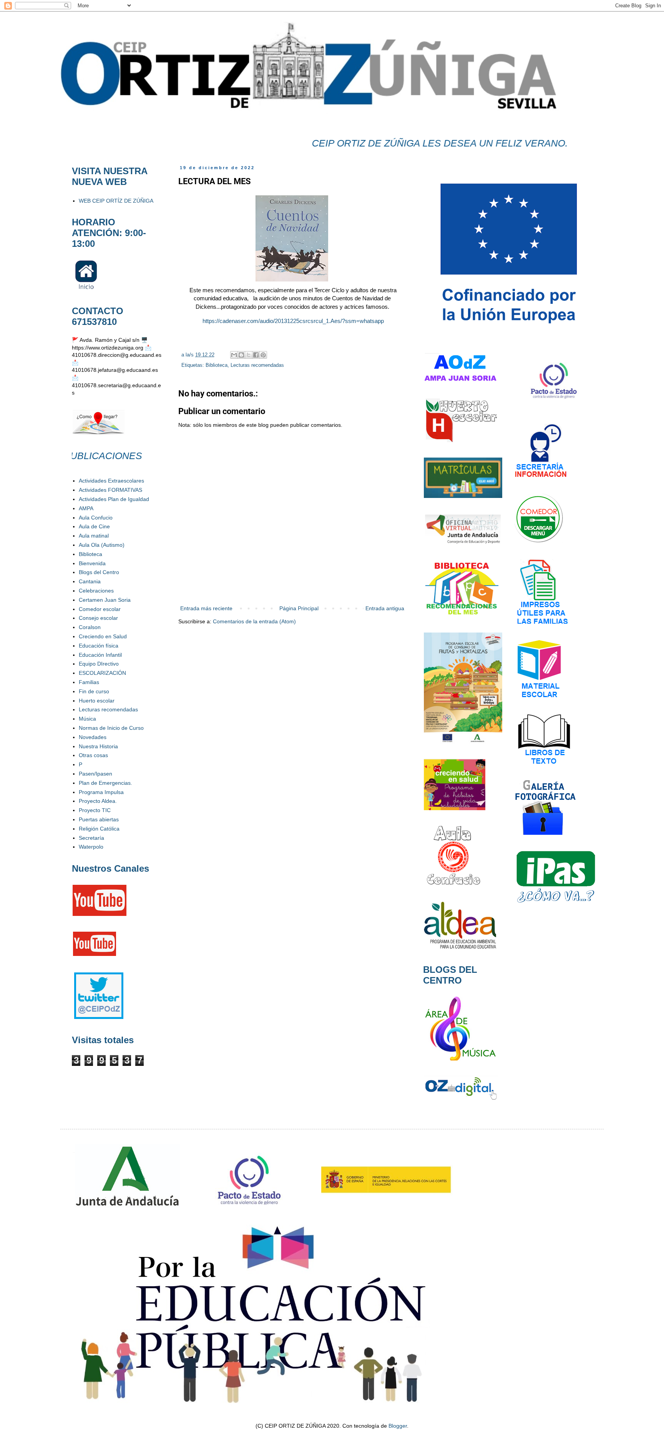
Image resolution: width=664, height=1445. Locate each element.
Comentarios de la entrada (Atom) (254, 621)
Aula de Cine (94, 526)
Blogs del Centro (99, 572)
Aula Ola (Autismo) (101, 545)
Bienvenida (92, 563)
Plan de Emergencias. (105, 783)
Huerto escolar (97, 701)
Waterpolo (91, 847)
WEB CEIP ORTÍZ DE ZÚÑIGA (116, 201)
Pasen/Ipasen (95, 774)
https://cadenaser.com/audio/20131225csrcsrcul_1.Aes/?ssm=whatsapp (292, 321)
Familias (89, 682)
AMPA (86, 508)
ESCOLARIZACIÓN (102, 673)
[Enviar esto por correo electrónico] (234, 355)
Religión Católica (99, 829)
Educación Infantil (100, 655)
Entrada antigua (384, 608)
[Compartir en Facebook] (256, 355)
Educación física (98, 646)
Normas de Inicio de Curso (111, 728)
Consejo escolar (98, 618)
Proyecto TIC (95, 810)
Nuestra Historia (98, 746)
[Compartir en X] (248, 355)
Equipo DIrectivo (99, 664)
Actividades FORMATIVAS (110, 490)
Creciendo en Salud (103, 636)
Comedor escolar (100, 609)
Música (87, 719)
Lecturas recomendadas (257, 365)
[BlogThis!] (241, 355)
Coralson (90, 627)
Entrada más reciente (206, 608)
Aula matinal (94, 536)
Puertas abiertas (99, 819)
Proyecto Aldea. (98, 801)
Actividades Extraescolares (111, 481)
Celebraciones (96, 591)
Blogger (397, 1426)
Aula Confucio (96, 517)
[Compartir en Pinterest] (263, 355)
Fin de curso (94, 691)
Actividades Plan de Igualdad (114, 499)
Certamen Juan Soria (105, 600)
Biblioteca (216, 365)
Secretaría (91, 838)
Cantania (90, 581)
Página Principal (299, 608)
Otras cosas (93, 755)
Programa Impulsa (101, 792)
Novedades (92, 737)
